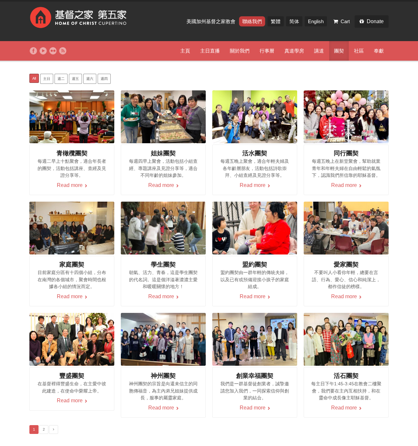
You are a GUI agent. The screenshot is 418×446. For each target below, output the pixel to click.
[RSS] (63, 51)
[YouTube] (43, 51)
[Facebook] (33, 51)
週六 (89, 79)
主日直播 (210, 51)
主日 (46, 79)
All (34, 78)
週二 (61, 79)
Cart (345, 21)
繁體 (276, 21)
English (316, 21)
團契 (339, 51)
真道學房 (294, 51)
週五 (75, 79)
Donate (375, 21)
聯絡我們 (252, 21)
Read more (70, 185)
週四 (104, 79)
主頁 (185, 51)
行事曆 (267, 51)
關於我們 (239, 51)
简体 (294, 21)
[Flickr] (53, 51)
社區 (359, 51)
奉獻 (379, 51)
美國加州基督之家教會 (211, 21)
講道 (319, 51)
